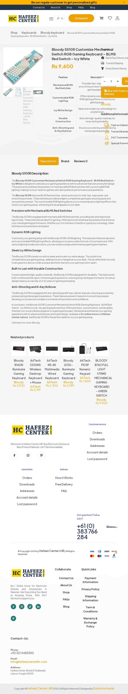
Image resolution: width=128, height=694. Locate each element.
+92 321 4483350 (22, 653)
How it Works (64, 477)
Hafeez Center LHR (51, 551)
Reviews (81, 161)
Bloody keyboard (52, 32)
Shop (14, 32)
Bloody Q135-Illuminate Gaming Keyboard (68, 369)
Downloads (97, 439)
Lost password (97, 459)
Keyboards (29, 32)
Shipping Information (90, 598)
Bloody (106, 104)
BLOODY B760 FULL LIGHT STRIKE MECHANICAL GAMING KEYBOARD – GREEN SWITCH (103, 378)
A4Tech (35, 386)
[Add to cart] (22, 346)
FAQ (64, 491)
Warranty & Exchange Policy (90, 622)
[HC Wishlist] (110, 18)
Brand (65, 161)
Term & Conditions (90, 609)
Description (48, 161)
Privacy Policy (90, 589)
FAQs (66, 599)
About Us (66, 585)
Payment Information (90, 580)
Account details (97, 452)
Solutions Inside (103, 688)
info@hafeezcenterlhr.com (29, 661)
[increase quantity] (118, 81)
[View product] (22, 353)
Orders (97, 432)
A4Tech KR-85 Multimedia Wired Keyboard (52, 369)
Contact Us (66, 578)
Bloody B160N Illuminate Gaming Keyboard (19, 369)
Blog (66, 606)
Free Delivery (64, 484)
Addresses (97, 445)
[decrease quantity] (104, 81)
